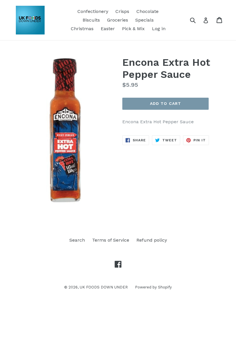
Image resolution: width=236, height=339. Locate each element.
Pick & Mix (133, 28)
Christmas (82, 28)
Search (77, 240)
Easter (108, 28)
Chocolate (147, 11)
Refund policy (151, 240)
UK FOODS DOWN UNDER (104, 287)
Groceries (117, 20)
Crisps (122, 11)
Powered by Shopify (153, 287)
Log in (158, 28)
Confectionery (92, 11)
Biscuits (91, 20)
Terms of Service (110, 240)
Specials (144, 20)
